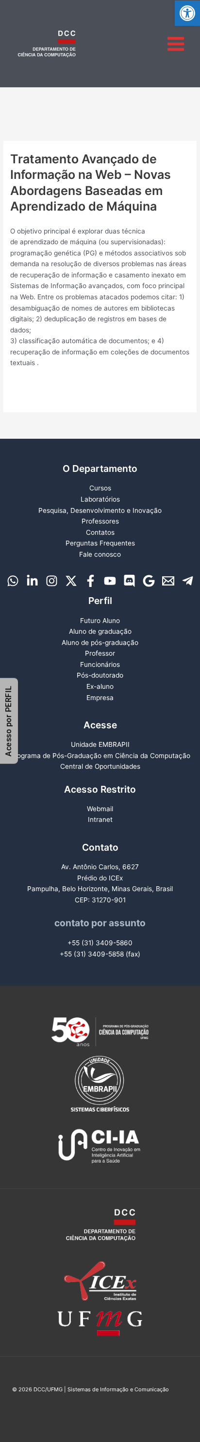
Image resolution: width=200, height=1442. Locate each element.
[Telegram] (187, 580)
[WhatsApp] (12, 580)
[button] (187, 13)
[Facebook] (90, 580)
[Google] (148, 580)
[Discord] (129, 580)
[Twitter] (71, 580)
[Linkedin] (32, 580)
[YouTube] (109, 580)
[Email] (168, 580)
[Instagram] (51, 580)
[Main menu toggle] (176, 43)
